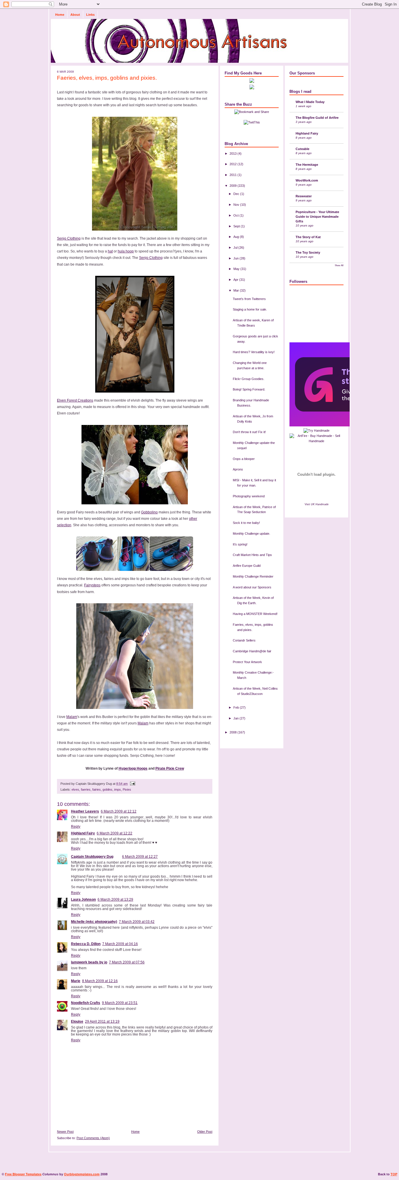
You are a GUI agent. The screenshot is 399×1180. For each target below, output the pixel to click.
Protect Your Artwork (247, 662)
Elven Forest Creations (75, 400)
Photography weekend (249, 496)
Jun (236, 258)
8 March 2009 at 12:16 (100, 981)
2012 (233, 164)
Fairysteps (92, 585)
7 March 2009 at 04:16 (120, 944)
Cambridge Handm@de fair (252, 651)
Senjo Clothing (69, 238)
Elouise (77, 1021)
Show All (339, 265)
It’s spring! (240, 544)
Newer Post (65, 1131)
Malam (71, 717)
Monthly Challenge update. (251, 533)
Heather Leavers (85, 811)
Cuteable (302, 149)
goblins (107, 789)
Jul (235, 247)
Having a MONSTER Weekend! (255, 614)
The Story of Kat (308, 237)
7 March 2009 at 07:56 (127, 962)
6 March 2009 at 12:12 (118, 811)
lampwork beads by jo (89, 962)
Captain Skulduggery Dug (92, 856)
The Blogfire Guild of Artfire (317, 117)
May (236, 269)
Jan (236, 718)
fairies (96, 789)
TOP (394, 1174)
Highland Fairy (83, 833)
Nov (236, 204)
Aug (236, 236)
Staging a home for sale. (250, 309)
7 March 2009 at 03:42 (137, 921)
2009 (233, 185)
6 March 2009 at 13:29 (115, 899)
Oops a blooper (244, 459)
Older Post (204, 1131)
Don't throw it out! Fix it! (249, 432)
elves (75, 789)
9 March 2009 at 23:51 (120, 1003)
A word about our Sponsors (252, 587)
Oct (236, 215)
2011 (233, 175)
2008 (233, 732)
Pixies (127, 789)
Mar (236, 290)
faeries (86, 789)
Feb (236, 707)
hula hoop (126, 251)
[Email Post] (132, 783)
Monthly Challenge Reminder (253, 576)
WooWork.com (307, 180)
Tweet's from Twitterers (249, 299)
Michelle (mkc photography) (94, 921)
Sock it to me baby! (246, 522)
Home (59, 14)
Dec (236, 194)
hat (110, 251)
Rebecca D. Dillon (85, 944)
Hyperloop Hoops (133, 768)
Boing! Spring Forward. (249, 389)
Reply (75, 826)
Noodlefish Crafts (85, 1003)
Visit (317, 504)
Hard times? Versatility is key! (254, 352)
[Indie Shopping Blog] (316, 430)
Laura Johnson (83, 899)
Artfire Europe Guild (247, 565)
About (75, 14)
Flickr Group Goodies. (248, 379)
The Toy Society (308, 252)
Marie (75, 981)
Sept (237, 226)
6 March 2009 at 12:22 (114, 833)
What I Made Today (310, 102)
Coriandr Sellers (244, 640)
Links (90, 14)
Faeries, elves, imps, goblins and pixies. (107, 77)
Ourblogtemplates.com (82, 1174)
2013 (233, 153)
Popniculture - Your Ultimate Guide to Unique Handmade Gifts (317, 216)
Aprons (238, 469)
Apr (236, 279)
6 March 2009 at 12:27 (140, 856)
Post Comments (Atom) (93, 1138)
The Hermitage (307, 164)
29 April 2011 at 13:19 (102, 1021)
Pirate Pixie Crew (169, 768)
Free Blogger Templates (23, 1174)
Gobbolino (149, 512)
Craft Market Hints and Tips (252, 555)
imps (117, 789)
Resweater (304, 196)
